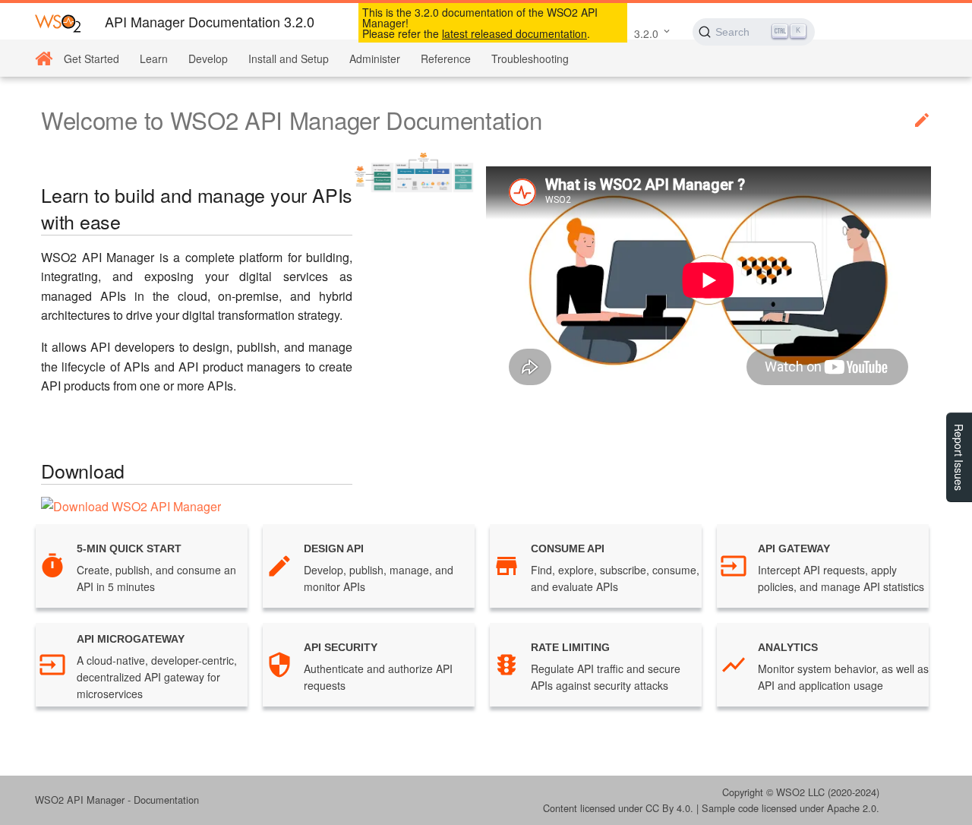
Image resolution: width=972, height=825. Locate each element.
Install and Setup (288, 58)
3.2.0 (646, 33)
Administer (374, 58)
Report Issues (959, 457)
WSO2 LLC (800, 792)
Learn (154, 58)
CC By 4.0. (669, 808)
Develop (208, 58)
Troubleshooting (530, 58)
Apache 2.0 (851, 808)
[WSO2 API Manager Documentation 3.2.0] (58, 22)
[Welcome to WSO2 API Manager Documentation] (43, 58)
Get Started (91, 58)
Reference (446, 58)
